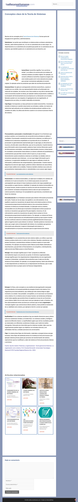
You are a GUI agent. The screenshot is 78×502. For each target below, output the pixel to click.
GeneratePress (50, 500)
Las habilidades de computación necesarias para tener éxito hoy (67, 69)
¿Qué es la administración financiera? (66, 73)
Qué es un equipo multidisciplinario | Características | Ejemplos (66, 58)
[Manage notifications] (75, 500)
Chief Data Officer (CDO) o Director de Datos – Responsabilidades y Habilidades (67, 79)
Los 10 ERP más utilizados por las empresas (67, 93)
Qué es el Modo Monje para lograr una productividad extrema (44, 394)
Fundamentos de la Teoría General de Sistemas (13, 392)
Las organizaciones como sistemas (28, 421)
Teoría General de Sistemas (31, 36)
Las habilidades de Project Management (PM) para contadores (66, 85)
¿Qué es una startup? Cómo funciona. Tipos (67, 89)
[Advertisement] (29, 26)
